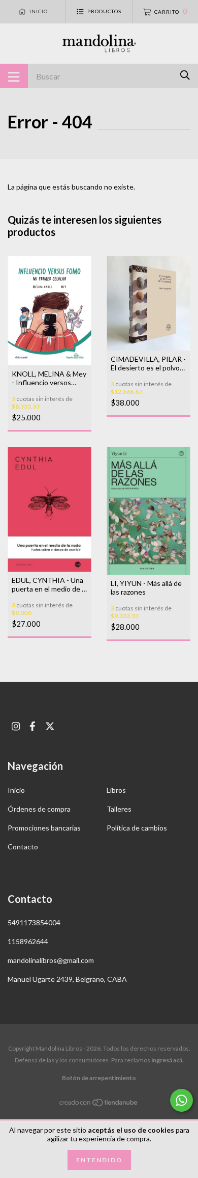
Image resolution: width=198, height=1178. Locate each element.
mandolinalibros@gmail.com (51, 960)
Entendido (99, 1160)
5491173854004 (34, 922)
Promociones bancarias (44, 827)
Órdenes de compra (39, 809)
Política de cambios (137, 827)
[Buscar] (185, 75)
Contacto (23, 846)
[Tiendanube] (99, 1104)
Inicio (16, 790)
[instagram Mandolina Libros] (16, 726)
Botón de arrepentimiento (99, 1078)
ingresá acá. (167, 1060)
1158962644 (28, 941)
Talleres (119, 809)
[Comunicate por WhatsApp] (181, 1100)
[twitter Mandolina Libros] (50, 726)
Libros (116, 790)
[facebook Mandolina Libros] (32, 726)
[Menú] (14, 76)
